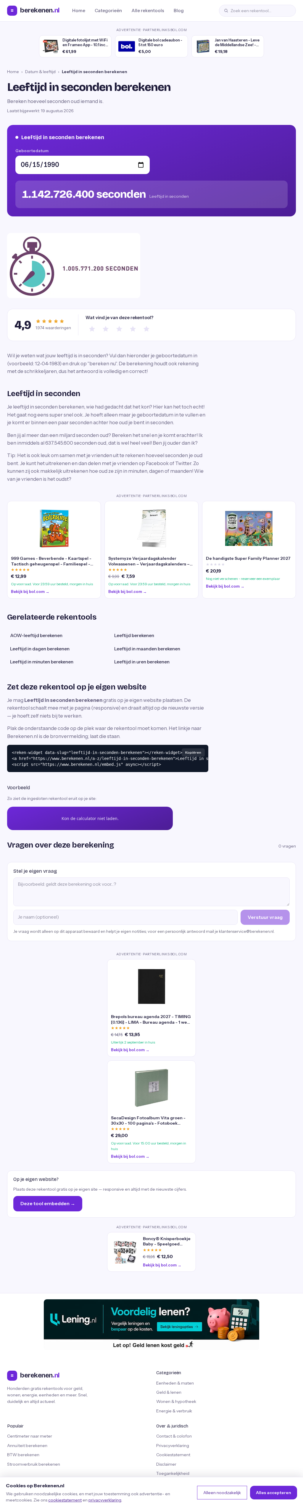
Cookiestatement (173, 1454)
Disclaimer (166, 1464)
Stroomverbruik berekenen (33, 1464)
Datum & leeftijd (40, 71)
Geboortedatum (32, 150)
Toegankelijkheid (172, 1473)
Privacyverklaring (172, 1445)
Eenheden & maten (175, 1383)
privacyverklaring (104, 1500)
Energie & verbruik (174, 1411)
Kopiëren (193, 752)
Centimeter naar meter (29, 1436)
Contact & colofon (174, 1436)
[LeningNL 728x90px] (151, 1324)
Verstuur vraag (265, 917)
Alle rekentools (147, 10)
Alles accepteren (273, 1492)
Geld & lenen (168, 1392)
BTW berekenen (23, 1454)
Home (78, 10)
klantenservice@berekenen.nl (246, 931)
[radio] (92, 328)
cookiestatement (65, 1500)
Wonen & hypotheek (176, 1401)
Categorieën (108, 10)
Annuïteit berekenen (27, 1445)
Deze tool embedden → (47, 1203)
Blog (179, 10)
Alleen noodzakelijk (222, 1492)
